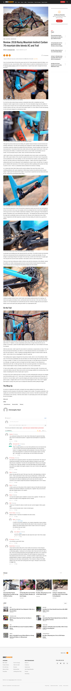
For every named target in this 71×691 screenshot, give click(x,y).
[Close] (51, 333)
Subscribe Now (35, 352)
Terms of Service (29, 355)
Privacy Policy (22, 355)
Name (21, 346)
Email (21, 341)
